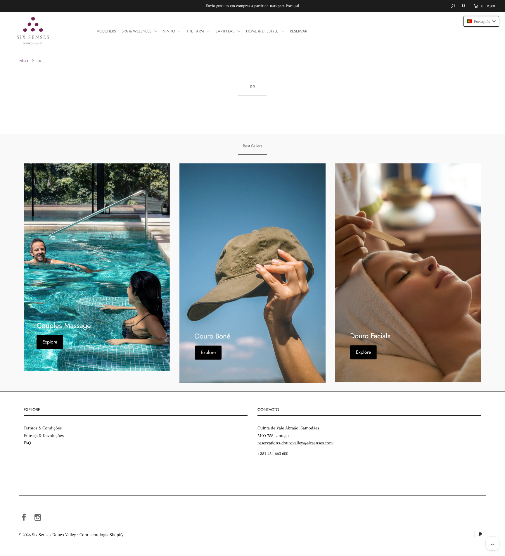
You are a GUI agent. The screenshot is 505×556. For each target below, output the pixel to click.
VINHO (169, 31)
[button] (481, 21)
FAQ (27, 443)
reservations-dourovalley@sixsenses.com (295, 443)
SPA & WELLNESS (137, 31)
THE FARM (196, 31)
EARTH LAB (226, 31)
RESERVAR (298, 31)
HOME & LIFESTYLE (262, 31)
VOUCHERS (106, 31)
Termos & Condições (43, 428)
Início (23, 61)
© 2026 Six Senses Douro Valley (47, 534)
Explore (49, 342)
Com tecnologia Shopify (101, 534)
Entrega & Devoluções (44, 435)
